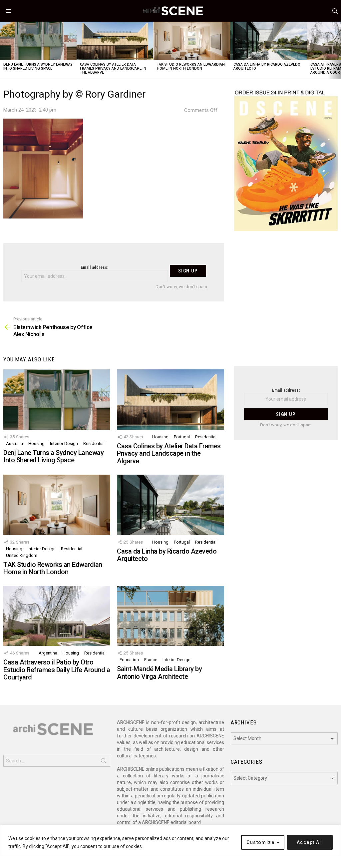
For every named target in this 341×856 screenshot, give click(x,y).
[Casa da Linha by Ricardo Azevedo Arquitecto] (268, 41)
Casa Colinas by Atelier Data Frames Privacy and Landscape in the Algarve (113, 68)
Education (129, 659)
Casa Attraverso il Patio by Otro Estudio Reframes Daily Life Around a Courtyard (56, 669)
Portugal (182, 436)
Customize (260, 842)
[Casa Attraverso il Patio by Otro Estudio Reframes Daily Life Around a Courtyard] (56, 616)
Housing (36, 443)
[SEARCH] (335, 11)
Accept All (310, 842)
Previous (3, 50)
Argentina (48, 652)
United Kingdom (21, 555)
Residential (94, 443)
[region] (170, 840)
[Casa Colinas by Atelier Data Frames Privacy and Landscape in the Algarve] (115, 41)
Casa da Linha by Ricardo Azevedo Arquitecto (266, 66)
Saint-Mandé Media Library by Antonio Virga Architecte (159, 672)
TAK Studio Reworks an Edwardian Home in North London (191, 66)
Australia (14, 443)
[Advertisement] (286, 302)
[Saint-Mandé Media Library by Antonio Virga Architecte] (170, 616)
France (150, 659)
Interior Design (64, 443)
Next (337, 50)
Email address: (94, 267)
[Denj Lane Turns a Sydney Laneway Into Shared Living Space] (38, 41)
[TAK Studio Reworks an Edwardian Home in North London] (192, 41)
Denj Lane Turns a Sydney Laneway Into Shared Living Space (38, 66)
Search (103, 762)
